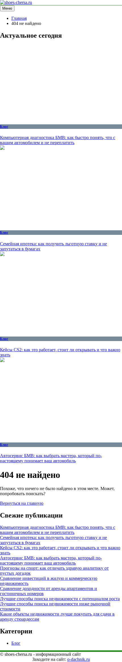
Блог (4, 126)
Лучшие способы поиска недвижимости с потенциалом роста (60, 598)
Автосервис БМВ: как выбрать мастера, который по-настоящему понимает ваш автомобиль (51, 458)
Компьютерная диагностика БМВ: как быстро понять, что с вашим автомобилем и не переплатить (57, 140)
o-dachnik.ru (78, 659)
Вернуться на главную (21, 503)
